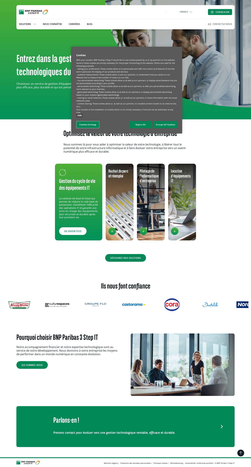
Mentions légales (111, 463)
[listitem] (29, 24)
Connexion (222, 12)
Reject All (140, 124)
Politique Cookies (161, 463)
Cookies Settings (87, 124)
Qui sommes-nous (32, 365)
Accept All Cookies (165, 124)
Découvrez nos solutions (125, 258)
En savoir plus (72, 231)
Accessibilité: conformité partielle (199, 463)
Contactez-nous (222, 24)
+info (79, 115)
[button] (186, 12)
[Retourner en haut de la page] (240, 453)
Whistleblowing (176, 463)
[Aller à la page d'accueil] (33, 12)
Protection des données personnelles (135, 463)
